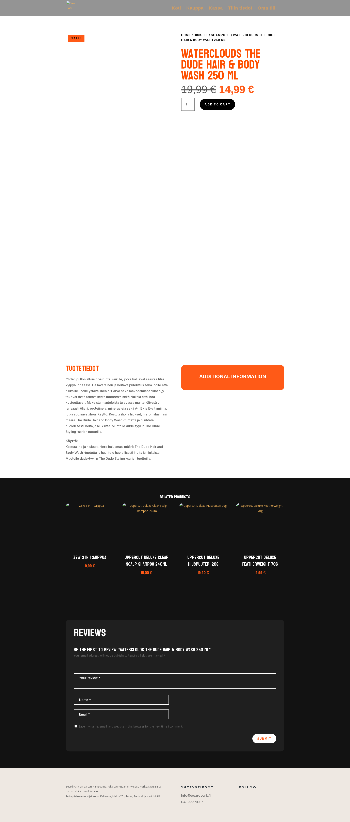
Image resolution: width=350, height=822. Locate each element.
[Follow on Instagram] (240, 796)
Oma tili (266, 9)
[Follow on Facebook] (256, 796)
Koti (176, 9)
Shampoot (220, 35)
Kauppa (195, 9)
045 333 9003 (192, 802)
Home (186, 35)
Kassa (216, 9)
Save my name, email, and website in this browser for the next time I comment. (131, 726)
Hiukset (201, 35)
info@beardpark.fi (196, 795)
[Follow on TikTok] (248, 796)
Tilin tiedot (240, 9)
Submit (264, 738)
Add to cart (217, 104)
